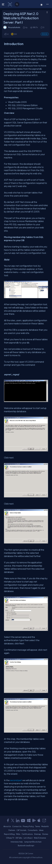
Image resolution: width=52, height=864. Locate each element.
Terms (37, 826)
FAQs (18, 834)
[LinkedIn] (17, 820)
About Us (7, 826)
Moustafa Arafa (14, 27)
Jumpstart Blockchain (32, 842)
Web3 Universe (40, 838)
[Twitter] (12, 820)
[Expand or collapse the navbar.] (3, 4)
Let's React (28, 838)
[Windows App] (29, 820)
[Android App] (34, 820)
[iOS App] (39, 820)
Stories (45, 834)
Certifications (27, 834)
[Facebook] (7, 820)
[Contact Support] (44, 820)
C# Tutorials (21, 830)
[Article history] (24, 27)
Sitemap (37, 834)
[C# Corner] (10, 4)
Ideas (41, 830)
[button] (47, 4)
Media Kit (45, 826)
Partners (12, 830)
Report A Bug (9, 834)
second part (16, 780)
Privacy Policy (28, 826)
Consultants (33, 830)
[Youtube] (23, 820)
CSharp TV (10, 838)
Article (44, 34)
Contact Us (16, 826)
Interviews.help (17, 842)
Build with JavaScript (26, 845)
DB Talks (19, 838)
